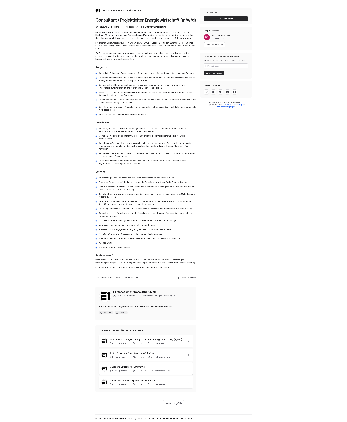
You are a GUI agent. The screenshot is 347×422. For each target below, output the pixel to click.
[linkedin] (227, 91)
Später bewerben (214, 73)
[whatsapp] (213, 91)
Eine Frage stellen (214, 45)
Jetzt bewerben (225, 18)
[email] (234, 91)
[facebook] (220, 91)
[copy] (206, 91)
